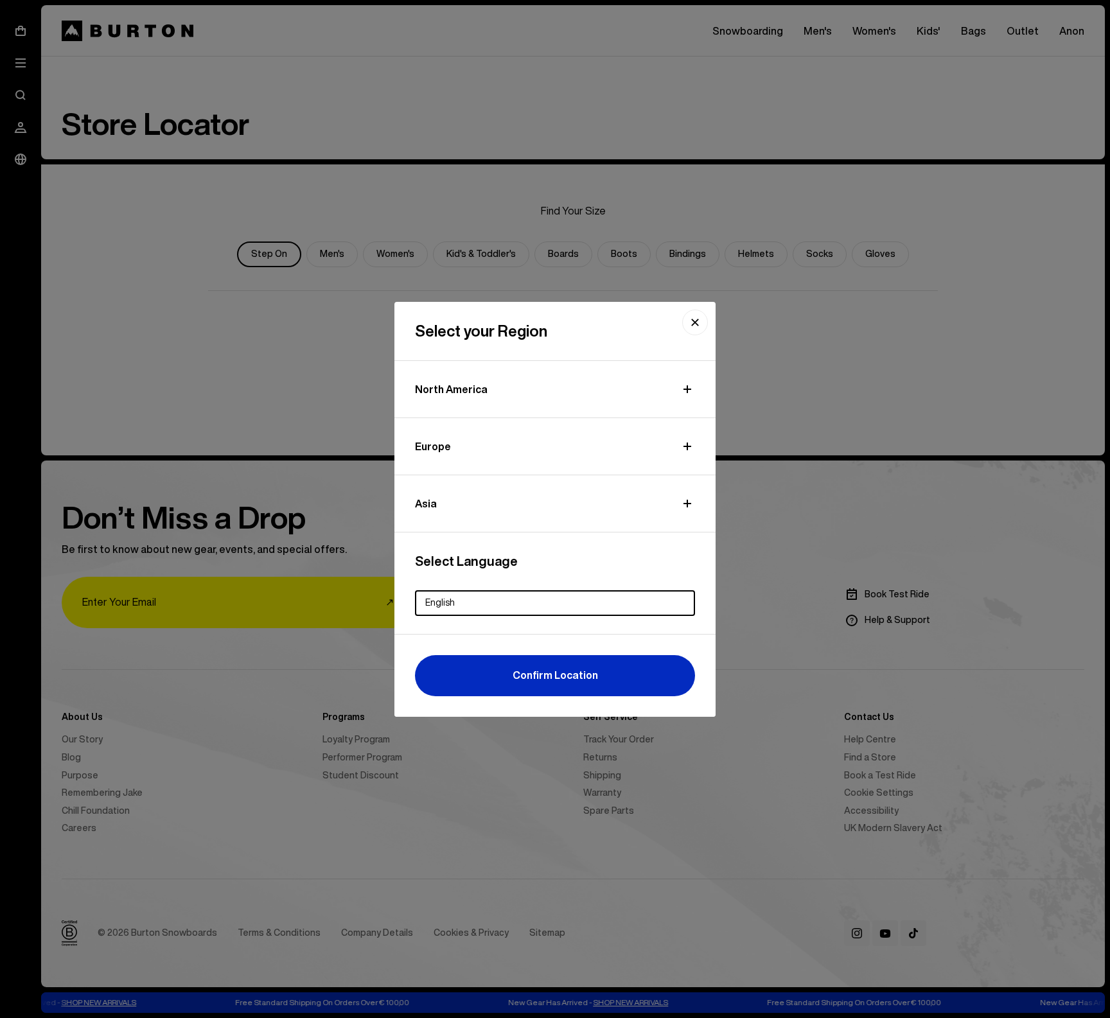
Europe (433, 446)
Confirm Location (555, 675)
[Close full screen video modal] (695, 322)
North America (451, 389)
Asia (426, 503)
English (440, 602)
